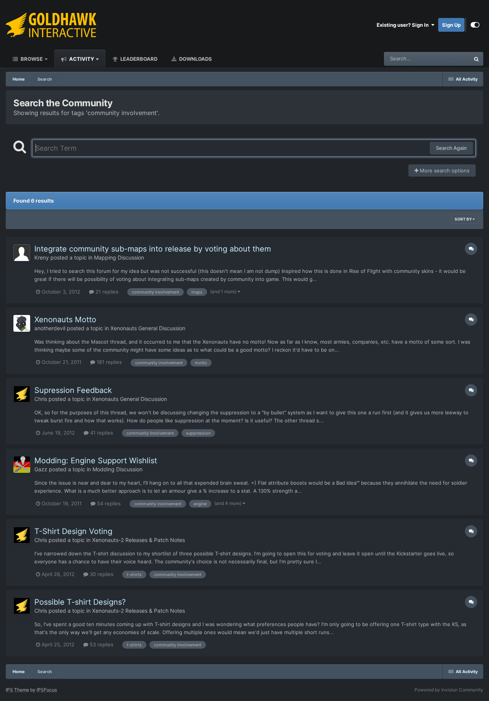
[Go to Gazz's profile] (21, 464)
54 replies (108, 503)
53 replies (100, 644)
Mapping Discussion (119, 257)
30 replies (100, 574)
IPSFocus (47, 690)
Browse (31, 59)
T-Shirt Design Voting (73, 531)
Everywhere (446, 59)
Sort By (464, 219)
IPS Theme (17, 690)
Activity (81, 59)
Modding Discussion (117, 469)
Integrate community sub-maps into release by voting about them (152, 248)
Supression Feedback (73, 390)
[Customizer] (475, 25)
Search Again (451, 148)
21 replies (106, 292)
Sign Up (451, 25)
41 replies (101, 433)
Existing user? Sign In (404, 25)
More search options (444, 170)
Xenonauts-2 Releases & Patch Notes (138, 540)
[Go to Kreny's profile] (21, 252)
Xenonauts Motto (65, 319)
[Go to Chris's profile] (21, 394)
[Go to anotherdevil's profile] (21, 323)
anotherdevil (49, 328)
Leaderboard (138, 59)
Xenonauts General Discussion (147, 328)
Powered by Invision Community (449, 690)
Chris (40, 399)
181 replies (108, 362)
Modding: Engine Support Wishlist (95, 460)
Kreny (41, 257)
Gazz (40, 469)
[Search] (476, 59)
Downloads (195, 59)
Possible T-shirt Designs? (80, 602)
